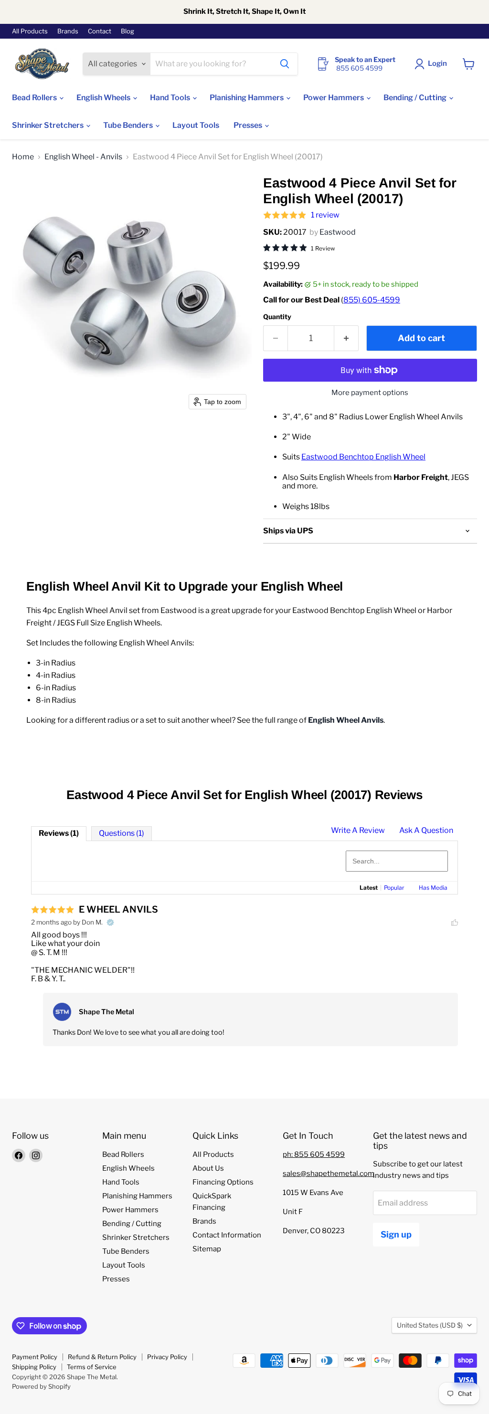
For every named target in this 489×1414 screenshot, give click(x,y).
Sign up (396, 1234)
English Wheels (104, 97)
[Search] (285, 64)
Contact (99, 31)
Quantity (277, 317)
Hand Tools (170, 97)
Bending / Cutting (415, 97)
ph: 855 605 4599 (314, 1154)
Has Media (433, 887)
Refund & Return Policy (102, 1357)
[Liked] (454, 922)
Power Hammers (334, 97)
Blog (127, 31)
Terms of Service (92, 1367)
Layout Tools (195, 125)
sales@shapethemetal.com (328, 1173)
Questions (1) (121, 833)
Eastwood (337, 232)
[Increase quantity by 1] (346, 338)
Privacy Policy (167, 1357)
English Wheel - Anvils (83, 157)
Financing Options (223, 1182)
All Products (30, 31)
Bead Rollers (35, 97)
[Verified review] (110, 922)
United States (430, 1325)
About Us (208, 1168)
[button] (433, 64)
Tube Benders (128, 125)
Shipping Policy (34, 1367)
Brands (67, 31)
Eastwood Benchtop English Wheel (363, 456)
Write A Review (358, 830)
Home (23, 157)
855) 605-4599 (371, 299)
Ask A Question (426, 830)
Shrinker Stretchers (48, 125)
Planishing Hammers (247, 97)
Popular (394, 887)
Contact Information (226, 1235)
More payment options (369, 393)
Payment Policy (34, 1357)
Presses (249, 125)
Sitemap (206, 1249)
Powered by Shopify (41, 1386)
